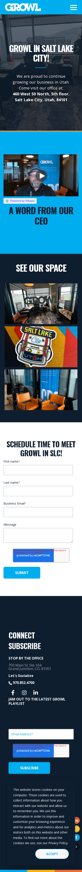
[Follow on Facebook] (76, 837)
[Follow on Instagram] (76, 828)
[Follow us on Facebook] (13, 692)
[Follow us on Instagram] (24, 692)
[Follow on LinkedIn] (76, 820)
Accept (52, 854)
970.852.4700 (23, 682)
